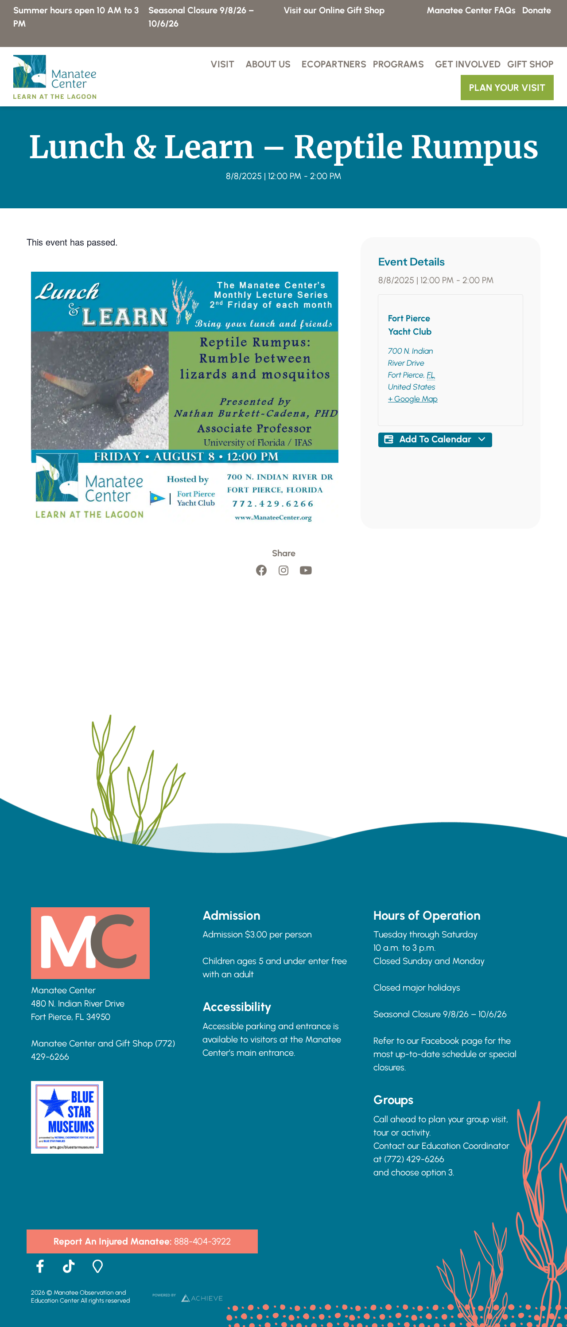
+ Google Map (413, 399)
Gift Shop (530, 64)
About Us (268, 64)
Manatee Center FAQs (471, 10)
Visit (222, 64)
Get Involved (468, 64)
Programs (398, 64)
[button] (142, 1241)
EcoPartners (334, 64)
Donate (536, 10)
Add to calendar (435, 439)
